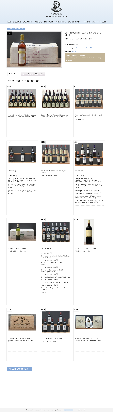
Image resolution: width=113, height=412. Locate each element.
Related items (14, 74)
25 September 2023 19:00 (83, 48)
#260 (74, 51)
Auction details (27, 74)
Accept (69, 410)
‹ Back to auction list (16, 29)
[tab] (14, 74)
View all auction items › (19, 369)
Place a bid (39, 74)
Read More (81, 410)
